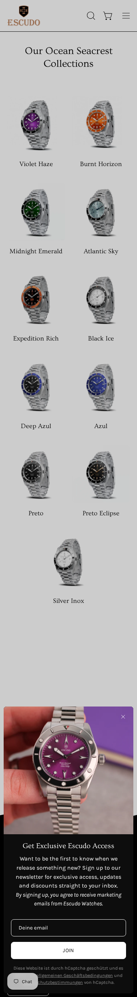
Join (68, 950)
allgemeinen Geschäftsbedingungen (74, 975)
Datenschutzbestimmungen (53, 982)
